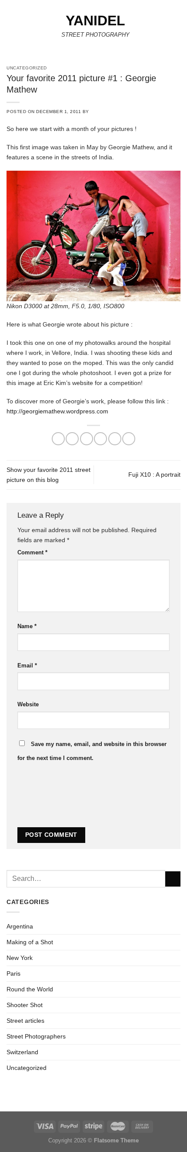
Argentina (20, 926)
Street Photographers (36, 1036)
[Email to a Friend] (100, 438)
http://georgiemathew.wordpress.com (57, 411)
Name (27, 626)
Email (27, 665)
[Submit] (172, 879)
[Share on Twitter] (86, 438)
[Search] (177, 28)
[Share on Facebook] (72, 438)
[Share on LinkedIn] (128, 438)
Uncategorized (27, 1067)
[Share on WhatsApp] (58, 438)
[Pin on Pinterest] (114, 438)
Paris (13, 973)
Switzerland (22, 1052)
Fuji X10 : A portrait (154, 474)
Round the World (30, 989)
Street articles (25, 1020)
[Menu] (11, 28)
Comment (32, 552)
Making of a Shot (30, 942)
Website (28, 704)
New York (20, 957)
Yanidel (95, 21)
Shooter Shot (25, 1004)
